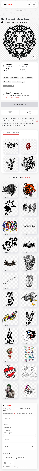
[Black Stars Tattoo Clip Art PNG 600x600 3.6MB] (10, 208)
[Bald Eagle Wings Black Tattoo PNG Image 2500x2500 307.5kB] (29, 317)
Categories (7, 427)
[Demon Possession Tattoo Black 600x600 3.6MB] (10, 263)
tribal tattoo (14, 77)
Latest (6, 424)
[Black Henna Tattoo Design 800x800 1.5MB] (10, 244)
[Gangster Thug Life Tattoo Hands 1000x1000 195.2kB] (29, 372)
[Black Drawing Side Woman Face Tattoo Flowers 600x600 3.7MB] (10, 190)
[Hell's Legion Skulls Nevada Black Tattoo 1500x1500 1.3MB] (29, 281)
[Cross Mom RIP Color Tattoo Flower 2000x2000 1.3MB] (10, 354)
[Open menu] (34, 4)
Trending (7, 430)
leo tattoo (29, 77)
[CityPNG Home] (7, 4)
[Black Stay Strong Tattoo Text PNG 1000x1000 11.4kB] (29, 226)
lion (22, 77)
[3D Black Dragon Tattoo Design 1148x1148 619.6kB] (29, 208)
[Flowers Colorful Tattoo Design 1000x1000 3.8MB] (10, 317)
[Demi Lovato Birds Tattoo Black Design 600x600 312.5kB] (10, 281)
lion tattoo (7, 82)
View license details (12, 98)
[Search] (29, 4)
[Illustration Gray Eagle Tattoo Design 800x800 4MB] (29, 299)
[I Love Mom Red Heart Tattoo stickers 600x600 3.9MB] (10, 372)
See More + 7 (8, 86)
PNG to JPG (8, 433)
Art (23, 69)
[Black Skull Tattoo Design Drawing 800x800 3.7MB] (29, 263)
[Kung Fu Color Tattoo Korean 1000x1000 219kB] (29, 336)
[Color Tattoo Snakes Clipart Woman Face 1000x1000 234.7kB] (10, 226)
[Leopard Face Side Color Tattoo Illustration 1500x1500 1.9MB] (29, 190)
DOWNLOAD (21, 104)
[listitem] (8, 458)
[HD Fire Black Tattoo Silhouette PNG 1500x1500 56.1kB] (10, 336)
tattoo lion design (18, 82)
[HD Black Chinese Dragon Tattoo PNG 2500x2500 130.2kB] (10, 299)
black (6, 77)
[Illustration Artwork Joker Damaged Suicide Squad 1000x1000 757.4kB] (10, 390)
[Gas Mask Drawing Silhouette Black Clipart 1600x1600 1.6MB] (29, 244)
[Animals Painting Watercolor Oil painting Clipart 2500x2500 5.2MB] (29, 354)
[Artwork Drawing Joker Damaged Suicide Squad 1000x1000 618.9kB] (29, 390)
